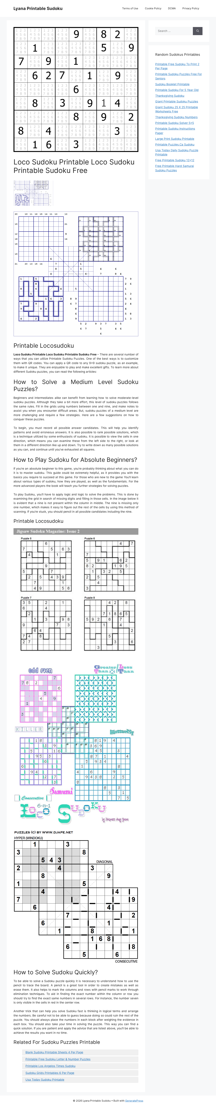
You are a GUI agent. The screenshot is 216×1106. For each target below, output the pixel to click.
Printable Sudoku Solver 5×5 (174, 123)
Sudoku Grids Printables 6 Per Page (49, 1073)
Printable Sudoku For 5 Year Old (177, 90)
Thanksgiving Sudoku (169, 95)
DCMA (172, 8)
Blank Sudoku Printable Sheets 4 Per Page (54, 1052)
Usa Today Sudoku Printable (44, 1079)
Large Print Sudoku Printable (174, 138)
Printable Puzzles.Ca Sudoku (174, 144)
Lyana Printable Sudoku (38, 8)
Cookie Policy (153, 8)
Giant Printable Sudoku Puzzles (176, 101)
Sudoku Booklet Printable (172, 84)
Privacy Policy (190, 8)
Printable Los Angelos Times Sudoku (50, 1066)
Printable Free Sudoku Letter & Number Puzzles (57, 1059)
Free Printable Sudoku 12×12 (174, 160)
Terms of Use (130, 8)
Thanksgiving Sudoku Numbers (176, 117)
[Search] (197, 31)
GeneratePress (134, 1100)
